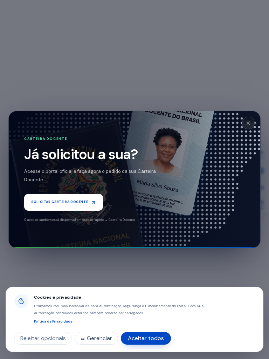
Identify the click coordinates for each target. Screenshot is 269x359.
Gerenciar (99, 338)
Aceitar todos (146, 338)
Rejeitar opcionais (43, 338)
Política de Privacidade (53, 321)
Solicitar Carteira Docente (59, 202)
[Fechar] (248, 123)
